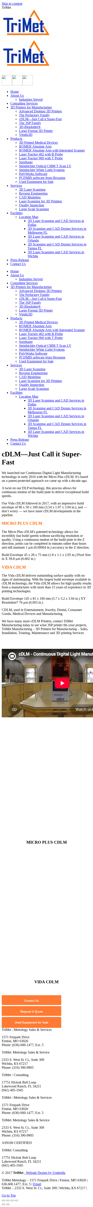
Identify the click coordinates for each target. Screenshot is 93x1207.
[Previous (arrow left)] (3, 1204)
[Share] (8, 1200)
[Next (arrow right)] (8, 1204)
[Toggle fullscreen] (12, 1200)
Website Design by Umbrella (45, 1173)
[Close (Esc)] (3, 1200)
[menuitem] (14, 91)
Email (37, 1184)
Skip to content (12, 3)
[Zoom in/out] (16, 1200)
